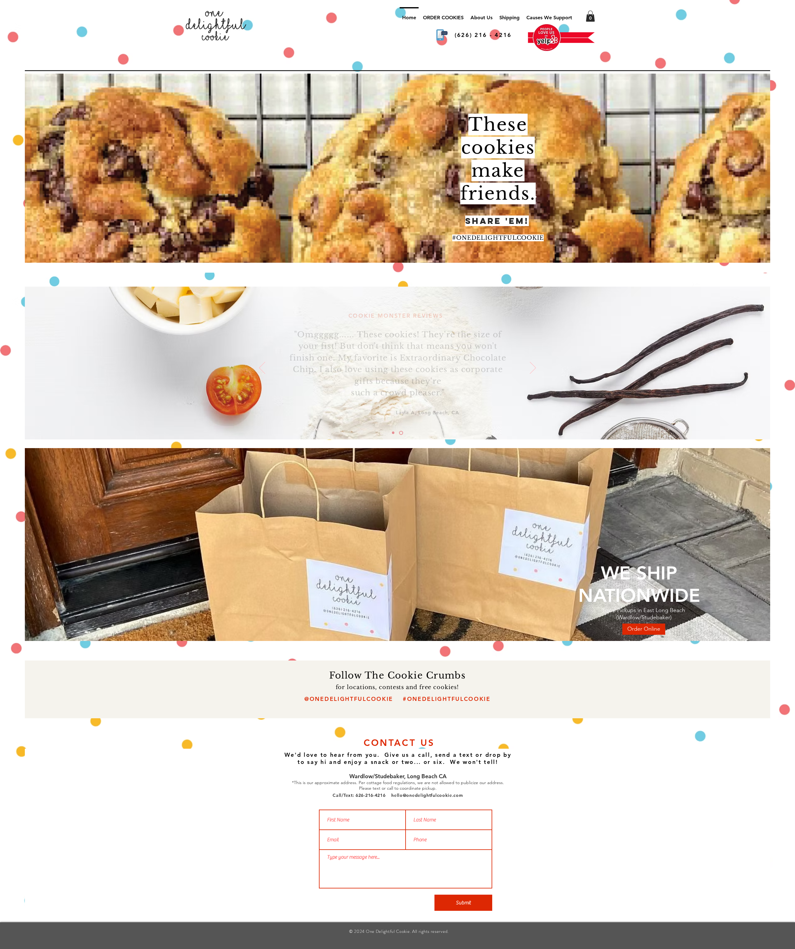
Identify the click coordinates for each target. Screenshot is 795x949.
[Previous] (262, 368)
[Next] (533, 368)
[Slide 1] (402, 433)
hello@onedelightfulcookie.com (427, 795)
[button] (590, 16)
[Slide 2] (394, 433)
